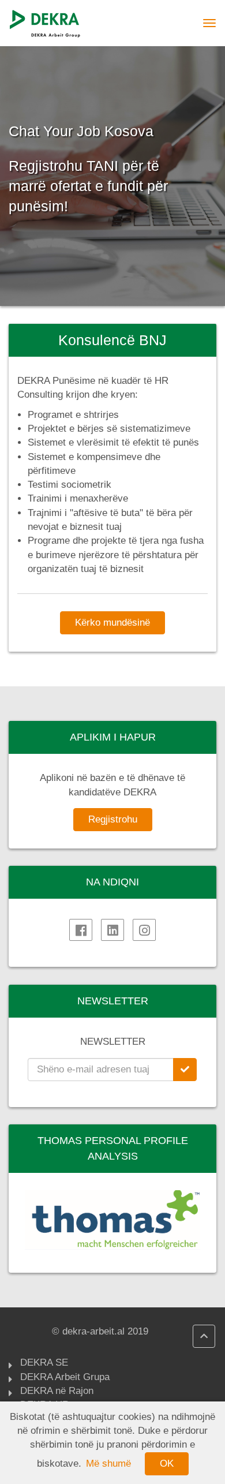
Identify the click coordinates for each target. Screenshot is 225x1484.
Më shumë (108, 1463)
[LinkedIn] (112, 930)
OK (167, 1463)
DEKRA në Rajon (56, 1390)
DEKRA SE (44, 1362)
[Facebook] (80, 930)
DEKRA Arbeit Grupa (65, 1376)
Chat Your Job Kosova (81, 131)
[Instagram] (144, 930)
